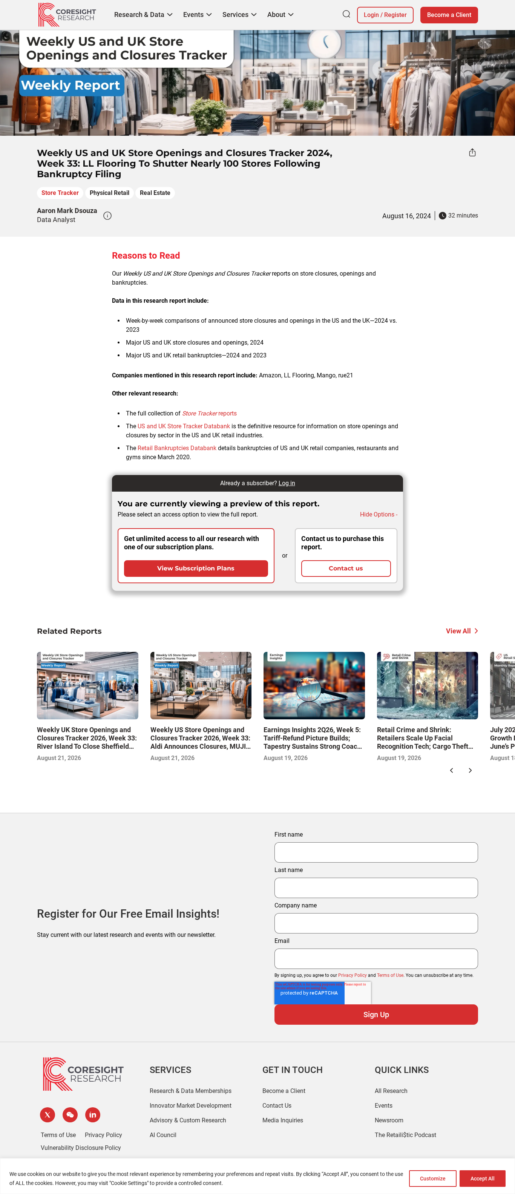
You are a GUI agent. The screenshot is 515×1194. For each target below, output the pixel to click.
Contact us (346, 568)
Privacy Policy (352, 975)
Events (383, 1105)
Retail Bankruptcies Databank (177, 448)
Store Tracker (60, 192)
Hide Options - (378, 514)
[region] (257, 1176)
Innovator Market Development (190, 1105)
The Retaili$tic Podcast (405, 1135)
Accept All (483, 1179)
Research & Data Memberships (190, 1090)
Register (395, 14)
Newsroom (389, 1120)
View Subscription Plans (196, 568)
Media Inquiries (282, 1120)
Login (371, 14)
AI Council (163, 1135)
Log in (287, 483)
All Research (391, 1090)
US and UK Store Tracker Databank (184, 426)
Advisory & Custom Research (188, 1120)
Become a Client (449, 14)
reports (209, 413)
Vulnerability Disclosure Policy (81, 1147)
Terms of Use (390, 975)
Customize (433, 1179)
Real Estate (155, 192)
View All (458, 631)
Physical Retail (109, 192)
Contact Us (276, 1105)
